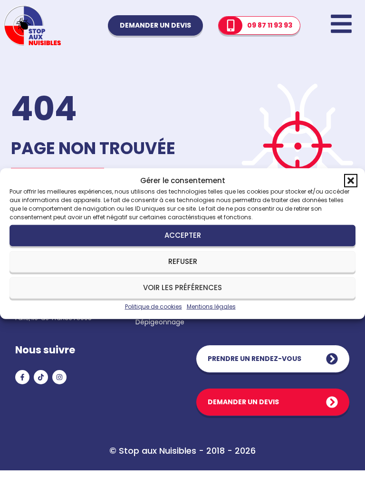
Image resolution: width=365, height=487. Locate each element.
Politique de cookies (153, 306)
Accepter (182, 235)
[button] (350, 180)
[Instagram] (59, 377)
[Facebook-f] (22, 377)
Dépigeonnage (159, 322)
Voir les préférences (182, 287)
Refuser (182, 261)
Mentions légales (211, 306)
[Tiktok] (41, 377)
